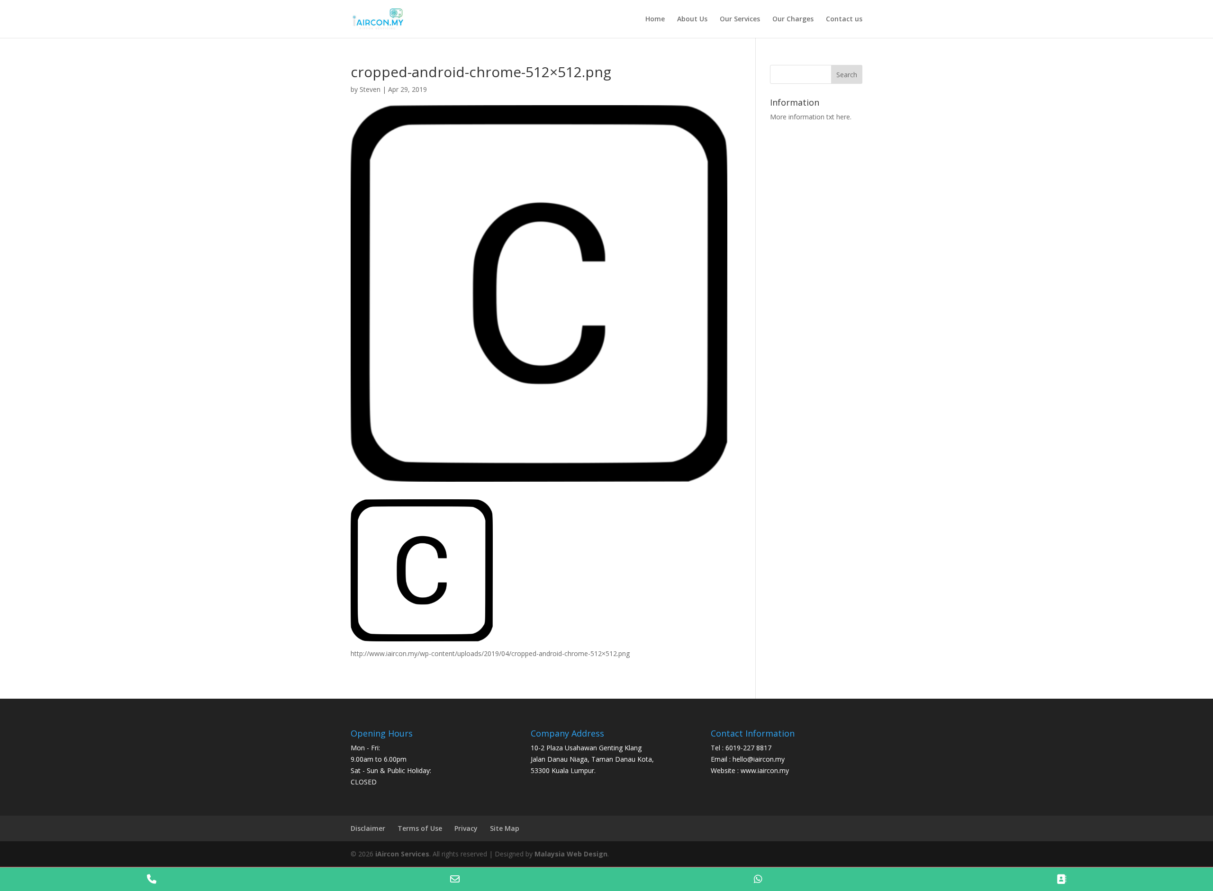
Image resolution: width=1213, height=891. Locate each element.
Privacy (466, 828)
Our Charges (793, 19)
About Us (692, 19)
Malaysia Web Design (570, 853)
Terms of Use (420, 828)
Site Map (504, 828)
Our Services (740, 19)
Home (655, 19)
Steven (370, 89)
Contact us (844, 19)
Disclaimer (368, 828)
